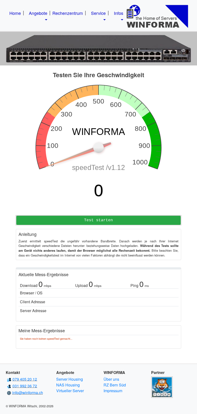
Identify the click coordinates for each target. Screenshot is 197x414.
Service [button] (98, 13)
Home (15, 13)
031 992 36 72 (24, 386)
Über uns (111, 379)
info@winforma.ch (27, 392)
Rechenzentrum (67, 13)
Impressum (113, 390)
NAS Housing (68, 385)
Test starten (98, 220)
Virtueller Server (70, 390)
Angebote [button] (38, 13)
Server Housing (69, 379)
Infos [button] (118, 13)
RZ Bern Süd (115, 385)
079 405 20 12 (24, 379)
